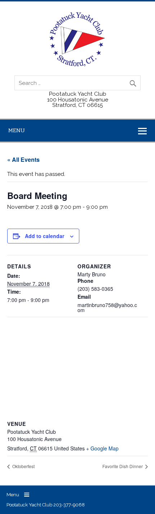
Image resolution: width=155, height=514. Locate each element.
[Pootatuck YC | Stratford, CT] (77, 64)
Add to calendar (44, 235)
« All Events (23, 159)
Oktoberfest (23, 466)
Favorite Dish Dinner (123, 466)
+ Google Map (102, 448)
